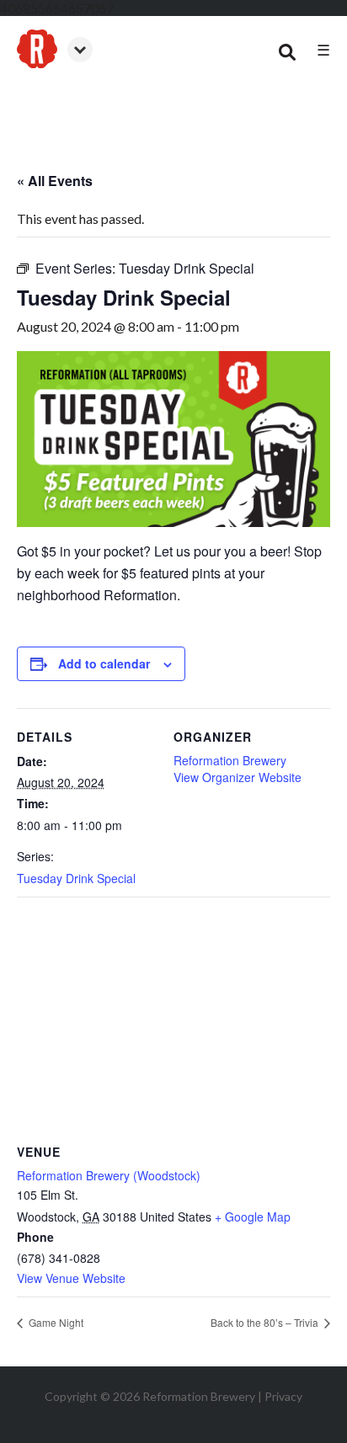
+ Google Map (253, 1216)
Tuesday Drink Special (76, 878)
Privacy (283, 1396)
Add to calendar (104, 663)
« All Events (55, 180)
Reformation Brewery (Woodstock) (108, 1175)
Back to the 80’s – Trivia (266, 1322)
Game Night (54, 1322)
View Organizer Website (238, 777)
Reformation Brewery (230, 760)
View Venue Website (71, 1278)
